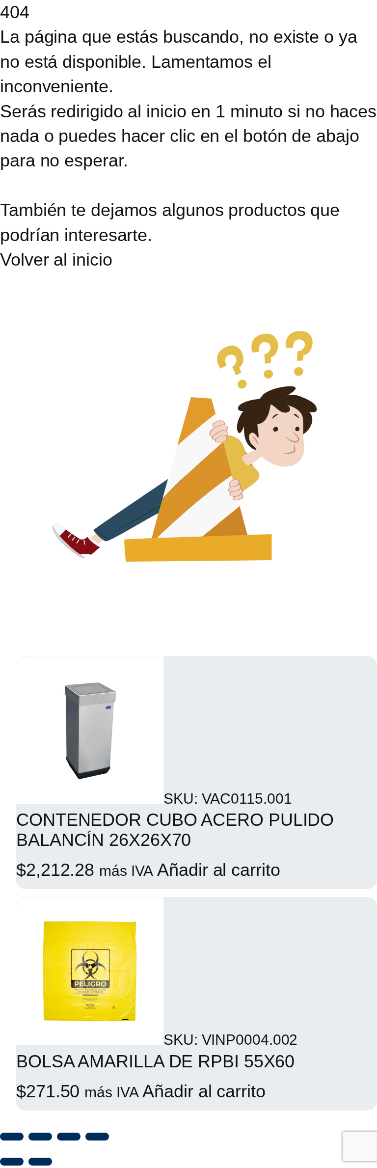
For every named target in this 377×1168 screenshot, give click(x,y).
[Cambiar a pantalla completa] (40, 1137)
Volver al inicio (56, 259)
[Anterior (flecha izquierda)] (12, 1162)
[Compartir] (69, 1137)
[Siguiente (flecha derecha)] (40, 1162)
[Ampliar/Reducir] (12, 1137)
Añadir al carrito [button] (218, 870)
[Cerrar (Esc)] (97, 1137)
